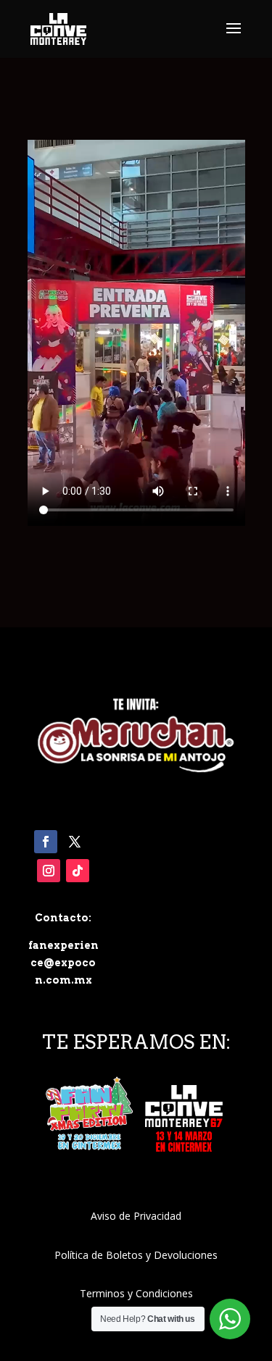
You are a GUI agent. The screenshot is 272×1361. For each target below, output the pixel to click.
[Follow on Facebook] (45, 841)
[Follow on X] (74, 841)
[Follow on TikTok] (77, 870)
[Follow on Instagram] (48, 870)
